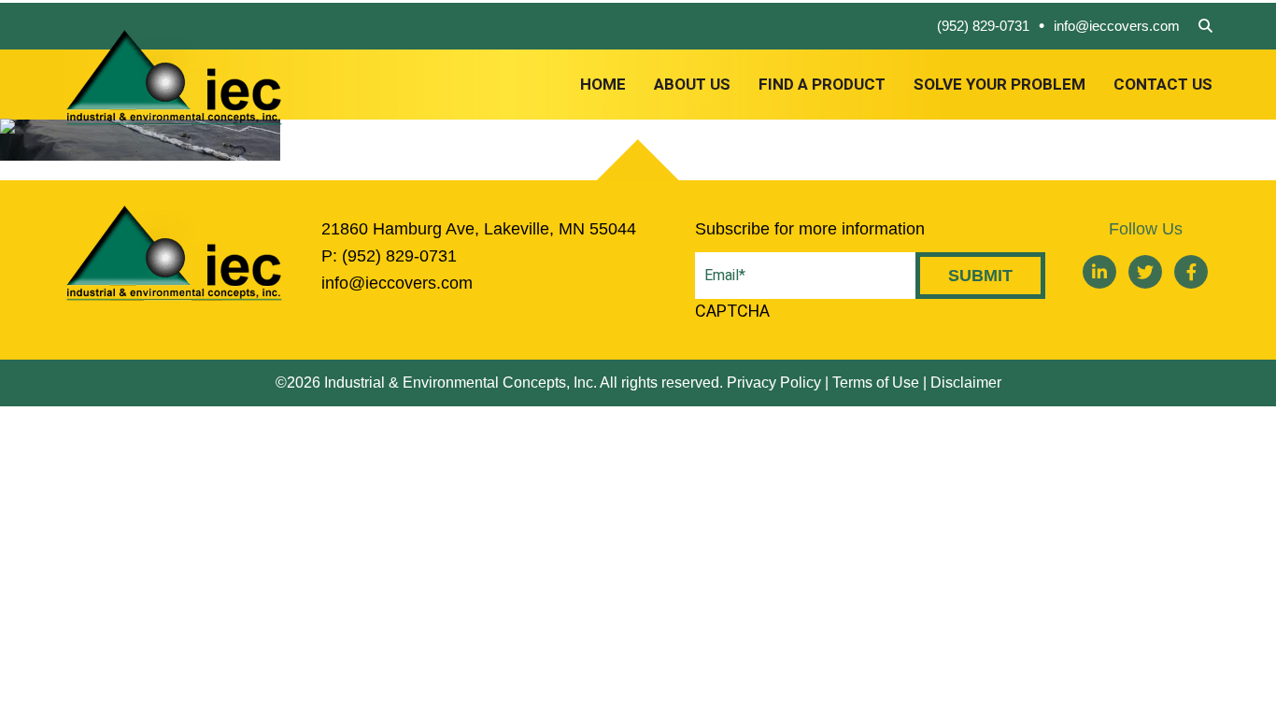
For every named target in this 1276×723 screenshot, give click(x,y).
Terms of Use (875, 382)
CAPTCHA (732, 311)
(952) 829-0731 (983, 26)
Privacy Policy (774, 382)
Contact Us (1162, 84)
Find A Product (822, 84)
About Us (692, 84)
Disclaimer (965, 382)
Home (603, 84)
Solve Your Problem (999, 84)
